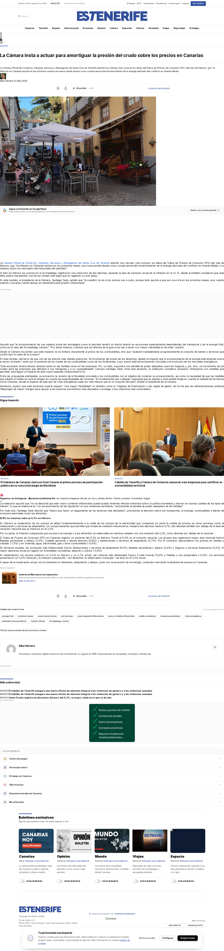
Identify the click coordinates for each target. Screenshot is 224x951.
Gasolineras (161, 3)
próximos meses (25, 616)
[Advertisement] (91, 240)
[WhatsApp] (112, 38)
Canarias (29, 28)
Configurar (167, 938)
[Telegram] (112, 40)
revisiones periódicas (170, 616)
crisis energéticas (193, 616)
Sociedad (153, 28)
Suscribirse (34, 881)
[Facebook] (112, 36)
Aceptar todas (187, 938)
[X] (112, 33)
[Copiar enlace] (1, 42)
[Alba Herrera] (11, 649)
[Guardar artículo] (58, 88)
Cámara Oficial (38, 621)
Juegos (185, 3)
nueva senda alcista (47, 616)
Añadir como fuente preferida (203, 210)
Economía (88, 28)
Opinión (101, 28)
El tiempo (194, 28)
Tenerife (43, 28)
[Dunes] (112, 16)
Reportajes (179, 28)
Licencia (159, 88)
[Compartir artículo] (65, 88)
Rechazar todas (147, 938)
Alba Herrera (7, 80)
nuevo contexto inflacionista (121, 616)
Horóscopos (174, 3)
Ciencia (140, 28)
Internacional (71, 28)
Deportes (127, 28)
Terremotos (148, 3)
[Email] (215, 647)
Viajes (166, 28)
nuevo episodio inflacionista (90, 616)
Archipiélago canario (59, 621)
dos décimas (67, 616)
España (56, 28)
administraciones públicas (14, 621)
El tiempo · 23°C (134, 3)
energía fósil (7, 616)
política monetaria (147, 616)
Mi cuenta (198, 3)
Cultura (114, 28)
